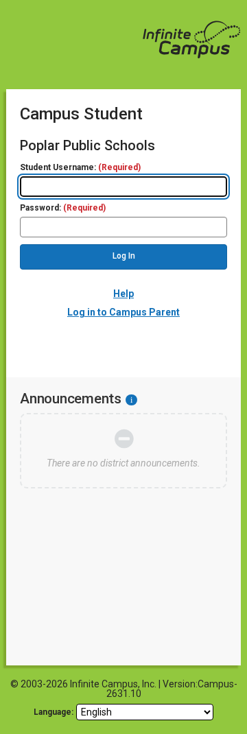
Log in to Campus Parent (123, 312)
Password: (63, 208)
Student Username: (80, 167)
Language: (53, 712)
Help (123, 293)
